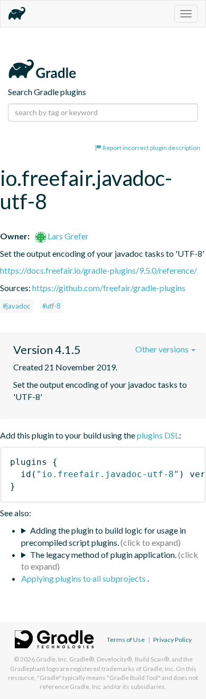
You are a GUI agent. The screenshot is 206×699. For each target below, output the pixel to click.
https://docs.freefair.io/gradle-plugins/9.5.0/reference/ (98, 270)
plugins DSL (158, 435)
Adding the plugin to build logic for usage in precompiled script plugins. (103, 536)
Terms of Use (126, 640)
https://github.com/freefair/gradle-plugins (108, 288)
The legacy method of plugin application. (103, 554)
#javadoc (16, 306)
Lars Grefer (67, 236)
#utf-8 (51, 306)
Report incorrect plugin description (150, 148)
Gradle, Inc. (52, 659)
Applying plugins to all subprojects (84, 578)
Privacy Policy (172, 640)
